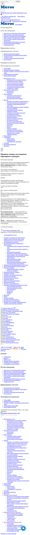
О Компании (7, 356)
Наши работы (7, 135)
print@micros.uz (16, 19)
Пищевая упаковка (12, 111)
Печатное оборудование (13, 97)
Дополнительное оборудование (15, 263)
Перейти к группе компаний (8, 533)
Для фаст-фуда (10, 337)
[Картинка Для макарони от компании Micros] (5, 324)
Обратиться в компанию (19, 21)
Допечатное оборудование (14, 95)
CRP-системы (11, 519)
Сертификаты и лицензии (14, 141)
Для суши (8, 316)
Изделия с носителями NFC (14, 121)
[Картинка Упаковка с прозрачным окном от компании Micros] (10, 309)
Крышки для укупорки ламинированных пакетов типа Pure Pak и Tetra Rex (15, 303)
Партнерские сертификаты (11, 362)
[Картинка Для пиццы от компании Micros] (4, 318)
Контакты (6, 146)
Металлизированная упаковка (15, 84)
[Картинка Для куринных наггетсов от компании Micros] (8, 338)
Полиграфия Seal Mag (10, 75)
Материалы (10, 92)
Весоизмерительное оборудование (16, 500)
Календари (10, 290)
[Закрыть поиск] (2, 4)
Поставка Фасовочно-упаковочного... (17, 103)
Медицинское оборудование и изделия (14, 42)
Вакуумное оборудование (14, 259)
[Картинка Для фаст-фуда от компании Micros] (5, 335)
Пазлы (9, 127)
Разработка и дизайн (12, 88)
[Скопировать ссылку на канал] (22, 232)
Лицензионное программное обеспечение (15, 55)
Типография (7, 68)
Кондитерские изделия (12, 342)
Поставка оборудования (10, 495)
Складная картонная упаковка (15, 82)
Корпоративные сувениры (14, 115)
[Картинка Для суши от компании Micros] (4, 315)
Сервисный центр (9, 45)
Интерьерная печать (12, 120)
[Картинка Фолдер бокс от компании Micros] (5, 329)
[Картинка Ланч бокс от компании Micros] (4, 327)
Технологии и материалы (11, 90)
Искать (18, 1)
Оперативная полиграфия (11, 74)
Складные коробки (12, 108)
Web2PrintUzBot (5, 13)
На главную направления (9, 16)
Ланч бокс (9, 328)
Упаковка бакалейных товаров (15, 269)
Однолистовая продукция (14, 286)
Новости (6, 358)
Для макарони (10, 325)
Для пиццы (9, 319)
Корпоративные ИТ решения (12, 54)
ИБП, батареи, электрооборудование (14, 35)
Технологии (10, 91)
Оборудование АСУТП (13, 502)
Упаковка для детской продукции (16, 113)
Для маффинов (10, 322)
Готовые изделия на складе (14, 130)
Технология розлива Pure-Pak (15, 85)
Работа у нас (7, 359)
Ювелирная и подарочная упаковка (16, 80)
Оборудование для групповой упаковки (18, 255)
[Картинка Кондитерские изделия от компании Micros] (7, 341)
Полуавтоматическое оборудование (16, 262)
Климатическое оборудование (12, 43)
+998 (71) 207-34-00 (6, 19)
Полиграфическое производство (12, 522)
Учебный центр (8, 56)
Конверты (9, 292)
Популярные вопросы (10, 144)
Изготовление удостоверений (15, 131)
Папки (9, 293)
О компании (7, 137)
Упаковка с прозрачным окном (14, 311)
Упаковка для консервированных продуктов (16, 265)
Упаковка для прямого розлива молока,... (18, 101)
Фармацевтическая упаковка (11, 70)
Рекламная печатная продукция (15, 87)
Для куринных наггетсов (13, 339)
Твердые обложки (12, 128)
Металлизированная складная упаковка (18, 107)
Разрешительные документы (11, 361)
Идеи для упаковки (12, 270)
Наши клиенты (11, 140)
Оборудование (8, 94)
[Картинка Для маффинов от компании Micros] (5, 321)
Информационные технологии (12, 512)
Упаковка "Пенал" (11, 334)
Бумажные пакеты (12, 117)
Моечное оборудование (13, 260)
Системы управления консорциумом (14, 58)
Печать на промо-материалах (15, 118)
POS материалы (11, 289)
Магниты (9, 125)
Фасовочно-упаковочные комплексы (17, 253)
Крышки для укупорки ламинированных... (13, 133)
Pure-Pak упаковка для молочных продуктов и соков (16, 527)
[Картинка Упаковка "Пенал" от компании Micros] (6, 332)
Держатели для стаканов (12, 314)
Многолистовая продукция (14, 288)
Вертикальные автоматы (13, 252)
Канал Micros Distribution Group (18, 13)
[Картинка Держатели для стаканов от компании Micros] (8, 312)
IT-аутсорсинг (7, 59)
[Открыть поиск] (2, 149)
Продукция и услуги (9, 78)
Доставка (6, 143)
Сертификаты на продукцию (12, 364)
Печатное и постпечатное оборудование (15, 33)
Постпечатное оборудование (15, 98)
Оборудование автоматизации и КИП (14, 37)
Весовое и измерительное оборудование (15, 36)
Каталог (6, 100)
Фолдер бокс (9, 331)
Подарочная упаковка (13, 114)
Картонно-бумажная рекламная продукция (15, 285)
